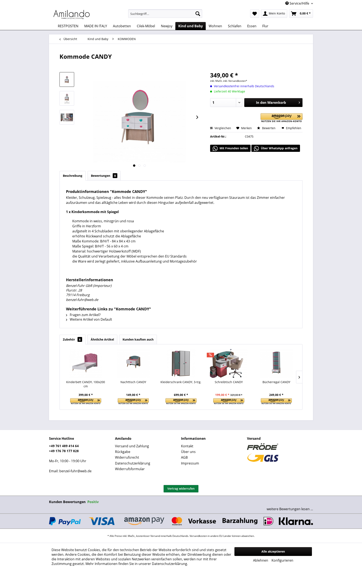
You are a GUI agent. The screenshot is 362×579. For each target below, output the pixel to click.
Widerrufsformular (130, 469)
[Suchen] (197, 13)
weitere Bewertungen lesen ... (290, 509)
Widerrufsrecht (127, 457)
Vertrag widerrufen (181, 489)
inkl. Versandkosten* (235, 81)
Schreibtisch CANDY (229, 382)
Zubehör (72, 339)
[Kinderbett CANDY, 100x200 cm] (85, 363)
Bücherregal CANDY (276, 382)
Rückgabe (122, 451)
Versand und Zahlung (132, 446)
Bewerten (268, 128)
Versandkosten (198, 536)
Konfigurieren (282, 560)
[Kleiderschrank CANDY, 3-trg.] (181, 363)
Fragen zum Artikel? (85, 314)
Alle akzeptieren (273, 551)
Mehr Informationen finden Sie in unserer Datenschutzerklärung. (136, 563)
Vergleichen (222, 128)
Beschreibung (72, 176)
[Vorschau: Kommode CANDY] (66, 79)
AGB (184, 457)
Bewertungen (103, 176)
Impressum (190, 463)
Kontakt (187, 446)
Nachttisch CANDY (133, 382)
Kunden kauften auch (138, 339)
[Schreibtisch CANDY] (229, 363)
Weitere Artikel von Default (90, 319)
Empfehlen (293, 128)
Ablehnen (260, 560)
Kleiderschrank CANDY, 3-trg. (180, 382)
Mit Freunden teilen (233, 148)
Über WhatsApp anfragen (278, 148)
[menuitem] (165, 13)
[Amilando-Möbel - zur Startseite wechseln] (71, 14)
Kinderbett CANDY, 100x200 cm (85, 384)
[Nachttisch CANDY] (133, 363)
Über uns (188, 451)
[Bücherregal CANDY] (276, 363)
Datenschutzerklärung (132, 463)
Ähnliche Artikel (102, 339)
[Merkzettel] (254, 13)
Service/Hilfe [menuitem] (299, 3)
